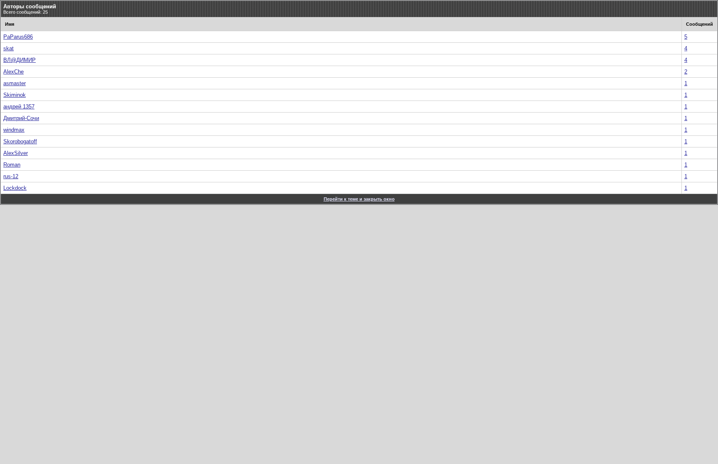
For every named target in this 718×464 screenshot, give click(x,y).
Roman (11, 165)
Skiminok (14, 95)
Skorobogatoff (20, 141)
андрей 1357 (18, 106)
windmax (14, 130)
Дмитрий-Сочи (21, 118)
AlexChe (13, 72)
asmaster (14, 83)
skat (8, 48)
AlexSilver (15, 153)
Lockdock (15, 188)
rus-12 (10, 176)
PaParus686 (18, 37)
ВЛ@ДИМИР (19, 60)
